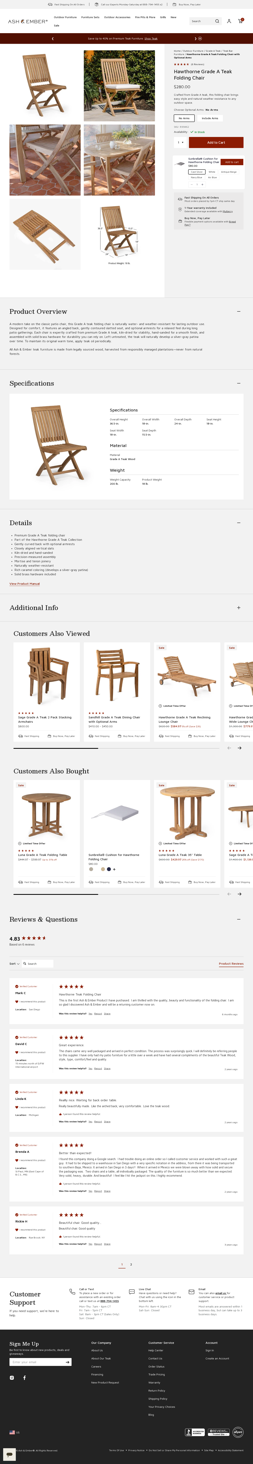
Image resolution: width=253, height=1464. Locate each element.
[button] (240, 21)
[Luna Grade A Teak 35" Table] (187, 813)
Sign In (210, 1350)
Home (177, 50)
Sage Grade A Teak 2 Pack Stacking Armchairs (45, 719)
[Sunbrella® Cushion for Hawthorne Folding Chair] (117, 813)
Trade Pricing (156, 1374)
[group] (30, 938)
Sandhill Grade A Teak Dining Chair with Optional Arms (114, 719)
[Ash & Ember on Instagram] (11, 1379)
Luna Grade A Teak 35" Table (180, 855)
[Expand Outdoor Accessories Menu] (117, 22)
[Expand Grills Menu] (163, 22)
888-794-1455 (109, 1301)
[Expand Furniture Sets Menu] (90, 22)
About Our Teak (101, 1358)
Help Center (155, 1350)
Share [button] (107, 1013)
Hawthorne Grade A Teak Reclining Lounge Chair (185, 719)
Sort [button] (13, 963)
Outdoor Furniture (193, 50)
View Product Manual (24, 583)
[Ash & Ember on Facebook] (24, 1379)
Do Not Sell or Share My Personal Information (174, 1450)
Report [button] (98, 1013)
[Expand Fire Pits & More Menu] (145, 22)
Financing (97, 1374)
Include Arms (210, 118)
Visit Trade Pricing (171, 38)
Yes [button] (90, 1013)
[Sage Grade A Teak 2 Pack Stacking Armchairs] (46, 675)
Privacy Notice (136, 1450)
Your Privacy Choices (161, 1406)
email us (221, 1293)
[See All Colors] (114, 869)
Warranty (154, 1382)
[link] (204, 160)
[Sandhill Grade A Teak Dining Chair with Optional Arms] (117, 675)
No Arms (184, 118)
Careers (96, 1366)
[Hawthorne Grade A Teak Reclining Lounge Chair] (187, 675)
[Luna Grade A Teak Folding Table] (46, 813)
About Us (97, 1350)
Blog (151, 1414)
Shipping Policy (157, 1398)
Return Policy (156, 1390)
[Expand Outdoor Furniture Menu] (65, 22)
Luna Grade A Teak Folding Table (42, 855)
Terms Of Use (117, 1450)
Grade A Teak (213, 50)
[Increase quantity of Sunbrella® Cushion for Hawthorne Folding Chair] (202, 184)
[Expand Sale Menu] (56, 31)
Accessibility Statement (231, 1450)
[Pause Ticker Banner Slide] (200, 38)
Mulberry (228, 211)
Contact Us (155, 1358)
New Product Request (105, 1382)
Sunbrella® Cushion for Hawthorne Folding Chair (114, 857)
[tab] (231, 964)
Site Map (209, 1450)
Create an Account (217, 1358)
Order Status (156, 1366)
